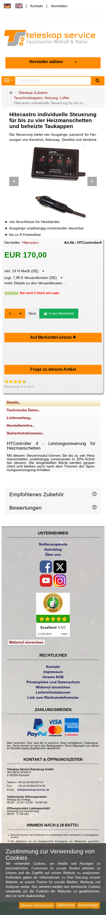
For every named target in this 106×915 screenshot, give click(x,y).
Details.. (14, 402)
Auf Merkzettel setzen (51, 337)
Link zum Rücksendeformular (53, 697)
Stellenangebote (53, 544)
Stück (32, 313)
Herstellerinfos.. (20, 425)
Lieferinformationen (53, 692)
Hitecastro (30, 242)
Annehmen (88, 905)
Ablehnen (66, 905)
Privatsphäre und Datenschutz (53, 682)
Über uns (53, 554)
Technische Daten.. (23, 410)
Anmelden (59, 6)
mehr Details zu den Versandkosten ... (35, 283)
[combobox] (53, 62)
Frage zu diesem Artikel (53, 369)
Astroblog (53, 549)
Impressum (53, 672)
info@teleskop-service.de (33, 789)
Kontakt (36, 6)
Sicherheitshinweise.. (25, 433)
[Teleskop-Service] (53, 39)
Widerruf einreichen (26, 642)
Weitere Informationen (37, 905)
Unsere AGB (53, 677)
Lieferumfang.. (19, 418)
